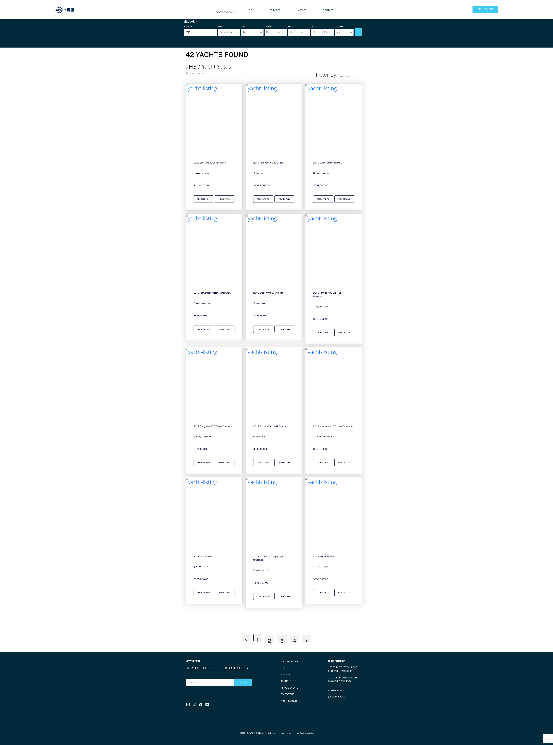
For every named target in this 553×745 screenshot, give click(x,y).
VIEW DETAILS (225, 199)
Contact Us (287, 694)
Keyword (188, 26)
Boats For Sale (225, 12)
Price (290, 26)
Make (220, 26)
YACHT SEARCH (485, 9)
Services (286, 674)
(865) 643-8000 (336, 696)
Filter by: (326, 75)
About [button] (302, 10)
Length (268, 26)
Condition (339, 26)
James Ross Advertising (304, 733)
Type (243, 26)
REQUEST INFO (203, 199)
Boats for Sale (289, 661)
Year (313, 26)
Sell (251, 10)
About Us (286, 680)
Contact (328, 10)
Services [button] (275, 10)
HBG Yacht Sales (209, 66)
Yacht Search (289, 700)
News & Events (289, 687)
